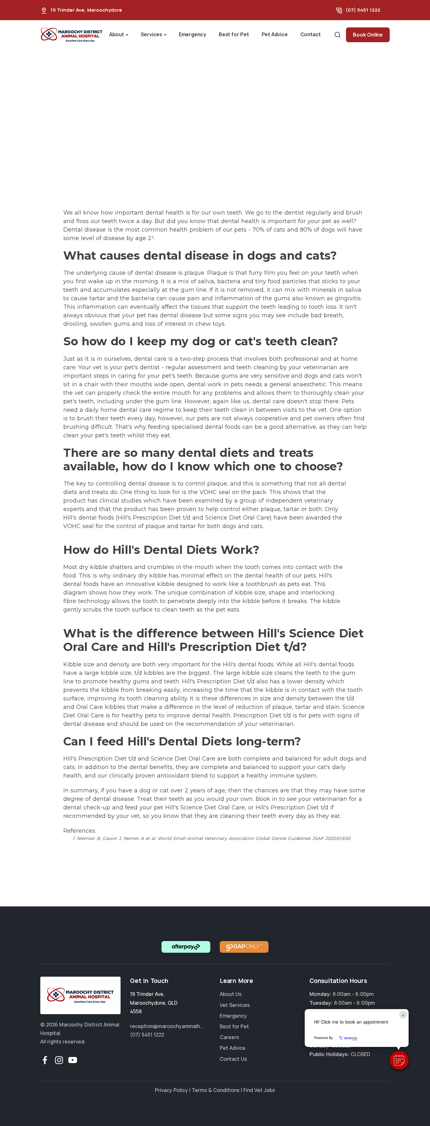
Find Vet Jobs (259, 1090)
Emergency (192, 34)
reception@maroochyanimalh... (167, 1026)
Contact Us (233, 1058)
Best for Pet (234, 34)
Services (151, 34)
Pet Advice (275, 34)
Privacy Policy (171, 1090)
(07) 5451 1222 (363, 10)
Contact (310, 34)
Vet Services (235, 1004)
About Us (231, 994)
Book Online (368, 34)
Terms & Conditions (216, 1090)
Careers (229, 1037)
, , (154, 1002)
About (116, 34)
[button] (399, 1060)
